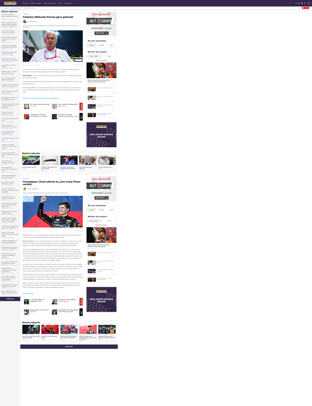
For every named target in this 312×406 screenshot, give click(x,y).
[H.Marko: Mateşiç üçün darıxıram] (88, 160)
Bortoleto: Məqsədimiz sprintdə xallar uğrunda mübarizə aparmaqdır (10, 105)
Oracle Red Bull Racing (52, 98)
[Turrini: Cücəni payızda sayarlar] (92, 89)
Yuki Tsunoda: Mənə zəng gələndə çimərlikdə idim (8, 197)
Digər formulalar (36, 3)
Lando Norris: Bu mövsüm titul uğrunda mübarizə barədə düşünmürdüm (9, 205)
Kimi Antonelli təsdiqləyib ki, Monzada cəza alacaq (9, 176)
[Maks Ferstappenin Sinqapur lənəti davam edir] (92, 115)
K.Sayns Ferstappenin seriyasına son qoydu (105, 105)
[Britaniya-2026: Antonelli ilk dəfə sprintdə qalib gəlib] (69, 329)
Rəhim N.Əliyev (32, 189)
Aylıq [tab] (111, 45)
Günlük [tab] (91, 45)
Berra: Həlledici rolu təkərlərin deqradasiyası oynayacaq (9, 98)
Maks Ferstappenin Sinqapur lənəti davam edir (104, 114)
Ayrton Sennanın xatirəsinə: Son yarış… (105, 97)
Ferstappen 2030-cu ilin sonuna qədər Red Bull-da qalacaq (10, 285)
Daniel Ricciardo (29, 98)
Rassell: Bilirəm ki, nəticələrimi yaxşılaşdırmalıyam (9, 212)
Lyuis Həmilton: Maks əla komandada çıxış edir (8, 182)
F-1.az (25, 235)
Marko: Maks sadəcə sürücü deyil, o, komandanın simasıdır (9, 291)
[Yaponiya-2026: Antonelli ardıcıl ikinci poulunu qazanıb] (107, 329)
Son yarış (5, 8)
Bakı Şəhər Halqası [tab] (101, 60)
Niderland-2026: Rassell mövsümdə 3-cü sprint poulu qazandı (9, 146)
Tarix (60, 3)
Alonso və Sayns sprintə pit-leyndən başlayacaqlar (9, 78)
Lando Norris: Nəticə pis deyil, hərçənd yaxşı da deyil (9, 52)
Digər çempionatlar (50, 3)
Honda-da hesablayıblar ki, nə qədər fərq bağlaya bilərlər (9, 241)
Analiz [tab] (109, 56)
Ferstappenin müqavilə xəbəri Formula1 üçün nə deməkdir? (9, 248)
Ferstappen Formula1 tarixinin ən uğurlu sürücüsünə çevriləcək (10, 85)
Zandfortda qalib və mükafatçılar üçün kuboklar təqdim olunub (9, 270)
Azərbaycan (68, 3)
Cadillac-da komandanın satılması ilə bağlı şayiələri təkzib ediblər (10, 234)
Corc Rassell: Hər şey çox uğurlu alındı (10, 139)
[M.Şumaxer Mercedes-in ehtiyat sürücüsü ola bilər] (69, 160)
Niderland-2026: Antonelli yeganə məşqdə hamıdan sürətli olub (10, 154)
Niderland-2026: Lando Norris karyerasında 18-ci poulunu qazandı (9, 39)
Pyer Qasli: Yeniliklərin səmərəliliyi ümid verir (7, 113)
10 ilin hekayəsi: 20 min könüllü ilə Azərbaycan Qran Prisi (9, 262)
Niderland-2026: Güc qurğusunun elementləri (8, 161)
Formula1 (25, 3)
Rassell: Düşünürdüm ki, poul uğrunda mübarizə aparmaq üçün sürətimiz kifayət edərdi (9, 24)
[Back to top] (307, 401)
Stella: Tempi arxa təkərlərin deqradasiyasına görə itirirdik (9, 46)
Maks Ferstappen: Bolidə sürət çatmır (10, 119)
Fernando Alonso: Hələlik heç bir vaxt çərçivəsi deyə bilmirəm (10, 226)
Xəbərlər (26, 14)
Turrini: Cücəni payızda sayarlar (105, 87)
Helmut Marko (39, 98)
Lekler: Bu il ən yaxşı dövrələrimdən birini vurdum (9, 126)
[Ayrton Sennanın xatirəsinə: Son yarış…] (92, 98)
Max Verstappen (29, 293)
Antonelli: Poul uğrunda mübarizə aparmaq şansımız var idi (10, 16)
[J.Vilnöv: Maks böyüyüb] (107, 160)
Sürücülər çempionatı (15, 8)
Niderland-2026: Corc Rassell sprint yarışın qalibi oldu (9, 72)
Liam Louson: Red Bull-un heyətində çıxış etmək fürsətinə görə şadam (10, 190)
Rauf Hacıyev (32, 21)
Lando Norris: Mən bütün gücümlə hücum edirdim (8, 31)
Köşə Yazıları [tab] (94, 56)
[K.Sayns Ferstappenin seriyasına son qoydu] (92, 106)
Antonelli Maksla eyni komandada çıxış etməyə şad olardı (9, 169)
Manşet (62, 339)
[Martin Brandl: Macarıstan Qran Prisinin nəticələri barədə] (101, 70)
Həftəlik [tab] (101, 45)
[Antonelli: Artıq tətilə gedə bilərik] (50, 329)
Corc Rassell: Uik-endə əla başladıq (8, 65)
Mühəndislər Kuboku (29, 8)
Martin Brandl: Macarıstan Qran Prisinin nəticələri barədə (99, 81)
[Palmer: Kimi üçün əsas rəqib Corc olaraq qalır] (31, 329)
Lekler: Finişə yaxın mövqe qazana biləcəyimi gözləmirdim (10, 59)
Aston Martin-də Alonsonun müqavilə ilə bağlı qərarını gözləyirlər (9, 255)
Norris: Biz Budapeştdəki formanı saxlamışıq (8, 132)
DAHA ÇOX (10, 299)
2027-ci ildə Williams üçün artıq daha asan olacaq (10, 91)
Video (306, 8)
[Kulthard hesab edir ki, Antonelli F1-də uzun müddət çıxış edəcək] (88, 329)
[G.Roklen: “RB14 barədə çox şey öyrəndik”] (50, 160)
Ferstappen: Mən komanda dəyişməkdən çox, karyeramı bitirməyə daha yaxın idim (9, 219)
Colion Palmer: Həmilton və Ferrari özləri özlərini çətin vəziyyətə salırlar (9, 278)
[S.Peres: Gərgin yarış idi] (31, 160)
